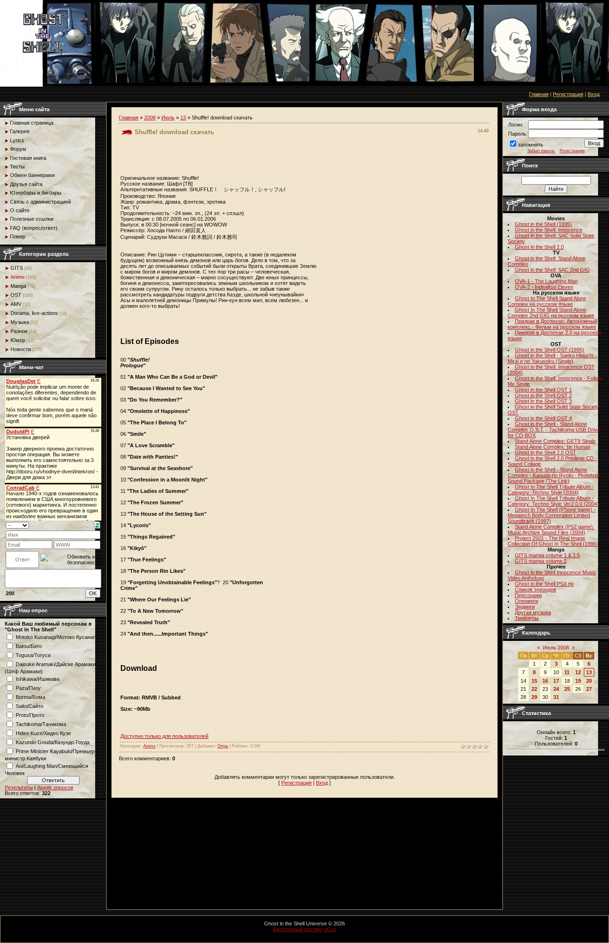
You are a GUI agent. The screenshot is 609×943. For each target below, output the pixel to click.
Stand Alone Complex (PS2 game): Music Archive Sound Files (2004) (551, 529)
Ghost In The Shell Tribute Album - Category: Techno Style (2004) (551, 489)
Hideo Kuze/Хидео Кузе (43, 733)
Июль (168, 117)
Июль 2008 (556, 647)
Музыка (19, 322)
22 (534, 689)
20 (589, 681)
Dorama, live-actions (34, 313)
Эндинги (525, 606)
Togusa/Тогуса (33, 655)
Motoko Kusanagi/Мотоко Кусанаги (57, 637)
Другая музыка (533, 612)
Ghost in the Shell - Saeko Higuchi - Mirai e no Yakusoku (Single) (552, 358)
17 (556, 681)
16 (545, 681)
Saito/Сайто (29, 706)
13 (183, 117)
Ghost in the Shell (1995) (543, 224)
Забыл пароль (541, 150)
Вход (593, 94)
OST (15, 295)
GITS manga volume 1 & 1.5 (547, 555)
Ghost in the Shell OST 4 (543, 418)
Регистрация (568, 94)
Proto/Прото (30, 715)
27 (589, 689)
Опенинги (526, 601)
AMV (15, 304)
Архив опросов (55, 787)
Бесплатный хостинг (298, 929)
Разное (19, 331)
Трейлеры (527, 618)
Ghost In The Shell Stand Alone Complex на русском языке (547, 301)
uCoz (330, 929)
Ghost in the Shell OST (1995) (549, 350)
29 (534, 697)
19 (578, 681)
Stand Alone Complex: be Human (552, 447)
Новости (20, 349)
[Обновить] (97, 525)
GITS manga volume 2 (541, 561)
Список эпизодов (535, 589)
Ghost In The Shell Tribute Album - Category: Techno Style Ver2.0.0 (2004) (553, 501)
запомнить (530, 144)
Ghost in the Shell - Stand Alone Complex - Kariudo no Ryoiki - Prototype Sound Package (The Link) (554, 475)
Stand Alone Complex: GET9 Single (555, 441)
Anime (17, 277)
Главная (539, 94)
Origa (222, 746)
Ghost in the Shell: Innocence (548, 230)
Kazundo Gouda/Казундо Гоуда (52, 742)
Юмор (17, 340)
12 (578, 672)
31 (556, 697)
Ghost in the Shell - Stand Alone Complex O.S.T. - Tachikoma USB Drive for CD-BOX (554, 429)
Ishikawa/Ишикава (37, 679)
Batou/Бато (29, 646)
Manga (18, 286)
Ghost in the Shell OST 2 (543, 395)
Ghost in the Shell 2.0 (539, 247)
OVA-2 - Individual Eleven (544, 287)
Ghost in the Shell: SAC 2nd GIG (552, 270)
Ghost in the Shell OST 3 (543, 401)
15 (534, 681)
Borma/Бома (30, 697)
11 (567, 672)
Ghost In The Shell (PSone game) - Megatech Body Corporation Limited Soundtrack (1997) (552, 515)
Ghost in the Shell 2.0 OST (545, 452)
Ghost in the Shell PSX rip (544, 584)
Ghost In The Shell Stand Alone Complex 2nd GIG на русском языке (551, 312)
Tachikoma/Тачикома (41, 724)
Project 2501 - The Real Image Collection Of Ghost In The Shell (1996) (553, 541)
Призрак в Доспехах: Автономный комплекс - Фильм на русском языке (552, 324)
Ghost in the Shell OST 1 (543, 390)
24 (556, 689)
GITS (16, 268)
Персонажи (528, 595)
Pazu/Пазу (28, 688)
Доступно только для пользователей (164, 736)
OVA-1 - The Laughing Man (546, 281)
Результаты (19, 787)
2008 (150, 117)
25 (567, 689)
